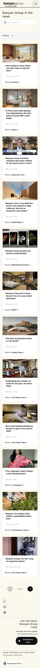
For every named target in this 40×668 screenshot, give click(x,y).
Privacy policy (7, 655)
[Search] (5, 22)
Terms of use (17, 655)
